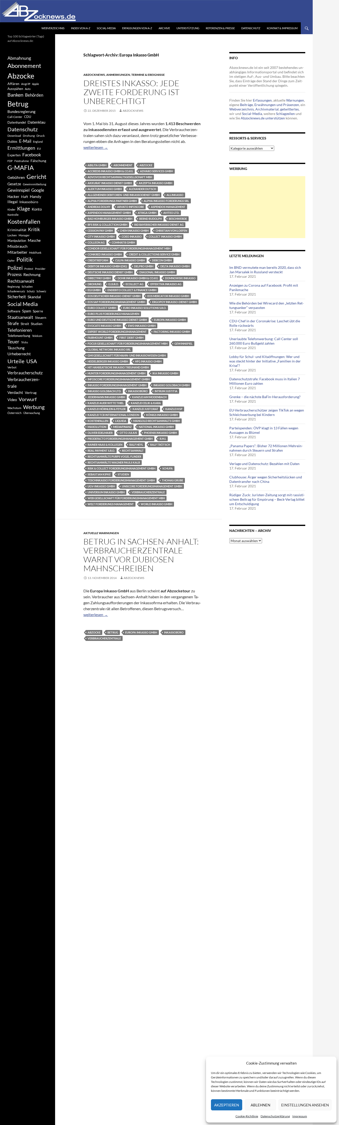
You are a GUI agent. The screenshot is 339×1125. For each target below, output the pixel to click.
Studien (123, 474)
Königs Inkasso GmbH (162, 414)
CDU (27, 117)
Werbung (34, 407)
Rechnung (31, 274)
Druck (40, 135)
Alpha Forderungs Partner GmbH (112, 200)
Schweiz (41, 291)
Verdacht (15, 392)
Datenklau (36, 122)
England (38, 141)
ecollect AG (134, 284)
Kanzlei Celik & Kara (146, 403)
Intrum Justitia (166, 391)
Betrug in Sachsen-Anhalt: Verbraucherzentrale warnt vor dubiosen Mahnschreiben (141, 554)
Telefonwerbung (18, 336)
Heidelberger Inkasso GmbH (108, 361)
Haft (24, 196)
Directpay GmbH (99, 278)
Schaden (27, 286)
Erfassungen (262, 100)
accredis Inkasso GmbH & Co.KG (110, 171)
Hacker (13, 196)
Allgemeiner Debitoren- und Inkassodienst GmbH (124, 194)
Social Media (22, 304)
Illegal (12, 202)
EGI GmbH (94, 290)
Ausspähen (15, 89)
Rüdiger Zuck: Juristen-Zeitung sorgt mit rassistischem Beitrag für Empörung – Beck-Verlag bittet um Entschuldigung (267, 499)
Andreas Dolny (99, 206)
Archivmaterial (267, 109)
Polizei (15, 268)
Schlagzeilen (285, 113)
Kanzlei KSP (173, 409)
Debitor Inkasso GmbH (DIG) (107, 266)
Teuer (13, 341)
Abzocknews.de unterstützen (263, 118)
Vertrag (30, 392)
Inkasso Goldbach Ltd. (104, 391)
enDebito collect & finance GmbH (131, 290)
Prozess (14, 274)
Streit (25, 324)
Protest (28, 268)
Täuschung (16, 348)
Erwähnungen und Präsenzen (276, 105)
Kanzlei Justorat (145, 409)
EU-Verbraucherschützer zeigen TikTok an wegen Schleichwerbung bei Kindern (266, 412)
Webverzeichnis (53, 28)
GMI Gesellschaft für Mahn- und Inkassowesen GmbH (127, 355)
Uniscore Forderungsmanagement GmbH (152, 486)
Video (12, 399)
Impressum (299, 1116)
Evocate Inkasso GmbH (104, 325)
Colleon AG (96, 242)
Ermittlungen (21, 148)
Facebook (31, 154)
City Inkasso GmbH (101, 236)
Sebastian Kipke (99, 474)
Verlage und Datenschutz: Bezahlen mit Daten (264, 464)
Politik (24, 259)
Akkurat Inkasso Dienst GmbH (110, 183)
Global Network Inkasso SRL (109, 349)
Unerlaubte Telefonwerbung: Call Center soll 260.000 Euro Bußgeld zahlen (263, 341)
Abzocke (145, 165)
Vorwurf (28, 399)
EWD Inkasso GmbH (142, 325)
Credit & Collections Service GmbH (154, 254)
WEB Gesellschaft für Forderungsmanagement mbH (126, 498)
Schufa (167, 468)
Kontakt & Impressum (282, 28)
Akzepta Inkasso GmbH (155, 183)
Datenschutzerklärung (275, 1116)
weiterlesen (95, 147)
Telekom (37, 335)
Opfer (11, 260)
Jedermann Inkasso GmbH (106, 397)
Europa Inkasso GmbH (170, 319)
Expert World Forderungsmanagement (117, 331)
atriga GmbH (147, 212)
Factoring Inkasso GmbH (172, 331)
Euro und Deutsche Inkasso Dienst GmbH (117, 319)
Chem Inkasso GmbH (134, 230)
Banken (15, 95)
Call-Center (14, 116)
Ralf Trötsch (160, 444)
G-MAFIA (20, 167)
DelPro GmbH (143, 266)
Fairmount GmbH (100, 337)
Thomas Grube (172, 480)
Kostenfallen (98, 420)
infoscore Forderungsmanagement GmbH (119, 379)
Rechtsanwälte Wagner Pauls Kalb (114, 462)
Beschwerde (178, 218)
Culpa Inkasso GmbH (130, 260)
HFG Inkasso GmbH (148, 361)
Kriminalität (16, 230)
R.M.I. (163, 438)
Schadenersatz (16, 291)
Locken (12, 235)
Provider (40, 268)
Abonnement (123, 165)
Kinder (11, 209)
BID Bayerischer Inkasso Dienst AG (159, 224)
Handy (35, 196)
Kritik (34, 229)
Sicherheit (16, 296)
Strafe (13, 323)
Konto (37, 209)
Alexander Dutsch (142, 189)
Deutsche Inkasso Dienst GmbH (110, 272)
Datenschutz (250, 28)
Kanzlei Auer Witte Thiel (106, 403)
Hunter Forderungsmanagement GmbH (116, 373)
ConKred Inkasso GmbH (105, 254)
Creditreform (98, 260)
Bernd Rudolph (150, 218)
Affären (13, 84)
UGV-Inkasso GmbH (101, 486)
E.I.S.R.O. (113, 284)
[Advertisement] (267, 207)
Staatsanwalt (20, 317)
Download (14, 135)
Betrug (112, 632)
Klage (23, 208)
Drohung (95, 284)
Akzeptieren (226, 1105)
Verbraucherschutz (25, 372)
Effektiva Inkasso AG (165, 284)
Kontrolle (13, 214)
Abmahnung (19, 58)
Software (13, 311)
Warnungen (295, 100)
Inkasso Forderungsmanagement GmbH (117, 385)
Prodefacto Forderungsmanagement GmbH (120, 438)
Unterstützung (187, 28)
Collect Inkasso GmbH (165, 236)
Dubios (12, 141)
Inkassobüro (138, 391)
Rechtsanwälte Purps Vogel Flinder (114, 456)
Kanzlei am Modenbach (149, 397)
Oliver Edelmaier (100, 432)
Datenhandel (16, 122)
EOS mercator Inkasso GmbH (168, 296)
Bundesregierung (21, 112)
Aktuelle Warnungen (101, 533)
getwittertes (289, 109)
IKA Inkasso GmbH (165, 373)
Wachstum (14, 408)
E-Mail (25, 141)
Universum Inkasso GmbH (106, 492)
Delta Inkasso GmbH (175, 266)
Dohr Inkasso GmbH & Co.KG (138, 278)
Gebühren (16, 177)
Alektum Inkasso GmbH (105, 189)
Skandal (34, 296)
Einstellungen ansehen (305, 1105)
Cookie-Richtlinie (247, 1116)
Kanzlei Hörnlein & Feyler (107, 409)
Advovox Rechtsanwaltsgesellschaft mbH (120, 177)
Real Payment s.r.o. (101, 450)
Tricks (24, 342)
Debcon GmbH (162, 260)
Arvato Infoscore (130, 206)
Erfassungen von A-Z (137, 28)
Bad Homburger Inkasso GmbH (110, 218)
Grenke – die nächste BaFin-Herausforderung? (265, 397)
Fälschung (38, 161)
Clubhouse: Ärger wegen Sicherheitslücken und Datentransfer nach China (265, 479)
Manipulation (16, 241)
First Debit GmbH (131, 337)
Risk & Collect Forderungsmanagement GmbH (121, 468)
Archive (164, 28)
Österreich (14, 412)
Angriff (25, 84)
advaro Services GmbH (156, 171)
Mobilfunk (35, 252)
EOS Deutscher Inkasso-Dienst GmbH (114, 296)
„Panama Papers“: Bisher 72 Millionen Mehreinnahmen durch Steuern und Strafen (266, 448)
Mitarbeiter (17, 252)
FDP (10, 161)
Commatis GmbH (123, 242)
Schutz (31, 291)
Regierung (13, 286)
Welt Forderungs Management (111, 504)
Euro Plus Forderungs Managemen (113, 313)
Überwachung (31, 412)
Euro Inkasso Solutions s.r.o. (144, 307)
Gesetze (14, 184)
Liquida (120, 420)
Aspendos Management (168, 206)
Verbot (11, 367)
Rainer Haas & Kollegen (105, 444)
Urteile (16, 361)
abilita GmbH (97, 165)
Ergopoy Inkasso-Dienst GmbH (174, 301)
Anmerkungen (118, 75)
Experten (14, 155)
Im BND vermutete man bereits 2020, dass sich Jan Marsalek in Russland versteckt (265, 269)
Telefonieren (19, 330)
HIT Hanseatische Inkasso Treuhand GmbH (118, 367)
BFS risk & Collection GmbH (107, 224)
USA (31, 361)
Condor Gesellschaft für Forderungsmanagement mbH (129, 248)
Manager (24, 235)
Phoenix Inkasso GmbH (160, 432)
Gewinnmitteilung (34, 184)
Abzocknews (94, 75)
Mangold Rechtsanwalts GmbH (156, 420)
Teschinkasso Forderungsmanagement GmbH (121, 480)
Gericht (36, 176)
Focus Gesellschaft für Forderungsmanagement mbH (128, 343)
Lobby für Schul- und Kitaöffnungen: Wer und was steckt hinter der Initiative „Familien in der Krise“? (265, 361)
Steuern (40, 318)
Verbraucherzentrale (148, 492)
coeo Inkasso (132, 236)
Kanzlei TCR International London (113, 414)
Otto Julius (128, 432)
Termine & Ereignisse (148, 75)
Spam (26, 311)
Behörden (34, 95)
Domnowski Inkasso (180, 278)
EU (39, 148)
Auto (28, 88)
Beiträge (246, 105)
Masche (34, 240)
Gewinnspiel (183, 343)
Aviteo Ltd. (171, 212)
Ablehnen (260, 1105)
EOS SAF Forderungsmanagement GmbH (116, 301)
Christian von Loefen (171, 230)
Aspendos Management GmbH (109, 212)
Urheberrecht (19, 353)
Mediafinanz (122, 426)
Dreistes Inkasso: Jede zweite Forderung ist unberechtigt (131, 92)
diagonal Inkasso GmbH (157, 272)
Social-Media (106, 28)
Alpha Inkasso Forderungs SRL (166, 200)
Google (37, 190)
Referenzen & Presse (220, 28)
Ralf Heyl (136, 444)
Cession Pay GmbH (100, 230)
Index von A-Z (80, 28)
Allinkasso (175, 194)
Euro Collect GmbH (102, 307)
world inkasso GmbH (156, 504)
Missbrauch (17, 246)
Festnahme (21, 161)
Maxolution (97, 426)
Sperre (38, 311)
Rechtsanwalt (133, 450)
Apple (35, 83)
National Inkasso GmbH (156, 426)
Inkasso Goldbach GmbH (171, 385)
